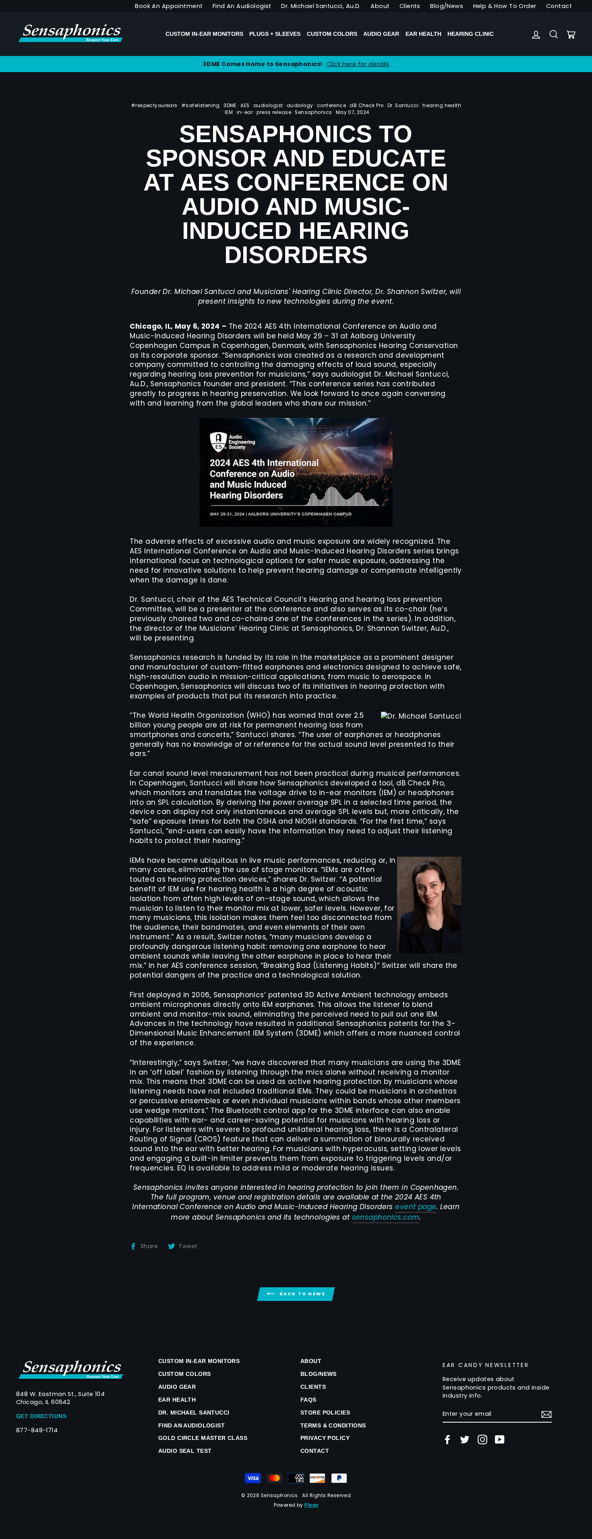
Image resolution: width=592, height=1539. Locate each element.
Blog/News (446, 6)
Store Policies (325, 1412)
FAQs (308, 1399)
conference (331, 105)
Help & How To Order (504, 6)
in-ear (245, 112)
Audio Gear (381, 34)
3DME (230, 105)
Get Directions (41, 1416)
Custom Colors (332, 34)
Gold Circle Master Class (202, 1438)
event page (415, 1207)
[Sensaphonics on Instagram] (482, 1439)
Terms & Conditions (333, 1425)
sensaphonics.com (386, 1217)
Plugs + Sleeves (274, 34)
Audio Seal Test (184, 1451)
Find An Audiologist (242, 6)
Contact (559, 6)
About (380, 6)
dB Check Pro (366, 105)
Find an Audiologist (191, 1425)
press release (274, 112)
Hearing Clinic (470, 34)
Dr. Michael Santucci (194, 1412)
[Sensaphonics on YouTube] (500, 1439)
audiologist (268, 105)
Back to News (302, 1293)
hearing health (441, 105)
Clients (409, 6)
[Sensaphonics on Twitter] (465, 1439)
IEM (229, 112)
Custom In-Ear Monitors (204, 34)
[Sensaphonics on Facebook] (447, 1439)
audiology (300, 105)
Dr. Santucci (403, 105)
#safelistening (200, 105)
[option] (296, 64)
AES (244, 105)
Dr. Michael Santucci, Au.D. (320, 6)
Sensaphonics (313, 112)
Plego (311, 1505)
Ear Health (423, 34)
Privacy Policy (325, 1438)
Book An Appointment (169, 6)
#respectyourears (154, 105)
